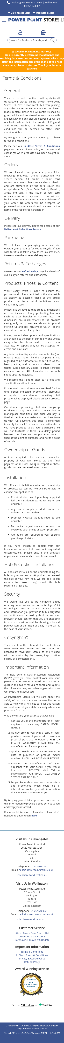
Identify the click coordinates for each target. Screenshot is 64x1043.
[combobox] (32, 40)
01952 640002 (39, 910)
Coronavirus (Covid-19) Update (32, 940)
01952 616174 (39, 866)
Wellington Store (44, 12)
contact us (31, 65)
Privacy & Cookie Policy (32, 958)
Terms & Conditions (32, 951)
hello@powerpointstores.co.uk (36, 869)
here (34, 815)
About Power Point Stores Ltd (32, 933)
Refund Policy (30, 271)
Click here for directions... (32, 875)
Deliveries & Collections (32, 936)
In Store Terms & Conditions (42, 146)
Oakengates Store (20, 12)
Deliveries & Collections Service (22, 229)
